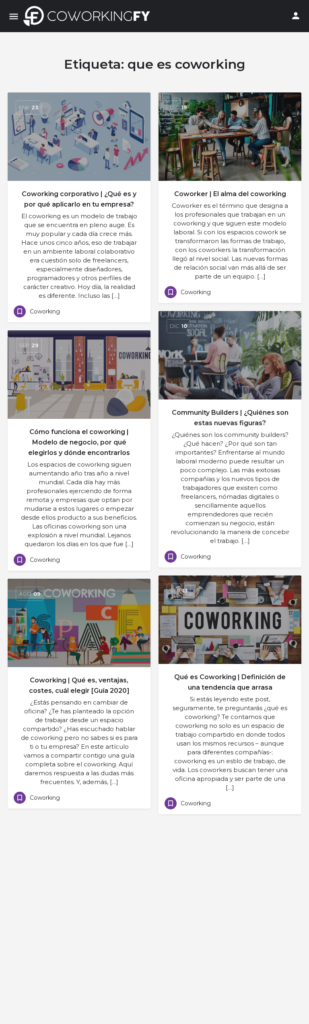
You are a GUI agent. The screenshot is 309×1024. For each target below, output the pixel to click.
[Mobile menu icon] (13, 16)
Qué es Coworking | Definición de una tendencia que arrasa (230, 682)
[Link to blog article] (79, 136)
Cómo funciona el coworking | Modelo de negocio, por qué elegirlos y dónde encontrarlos (79, 442)
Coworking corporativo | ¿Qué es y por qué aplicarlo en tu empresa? (79, 199)
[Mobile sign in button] (295, 15)
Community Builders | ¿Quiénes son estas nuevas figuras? (230, 418)
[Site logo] (88, 16)
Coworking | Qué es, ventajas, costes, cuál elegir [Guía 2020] (79, 685)
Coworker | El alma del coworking (230, 194)
